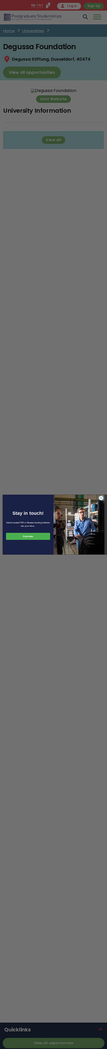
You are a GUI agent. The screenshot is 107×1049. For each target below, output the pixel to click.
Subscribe (28, 536)
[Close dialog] (101, 498)
